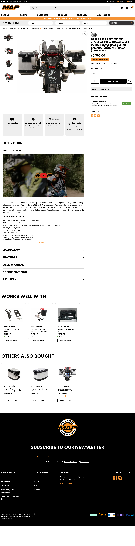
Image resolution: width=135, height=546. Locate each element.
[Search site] (33, 8)
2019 (94, 73)
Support (37, 490)
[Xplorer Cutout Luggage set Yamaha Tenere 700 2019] (115, 478)
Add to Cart (113, 81)
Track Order (6, 485)
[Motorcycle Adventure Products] (10, 8)
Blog (35, 485)
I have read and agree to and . (68, 462)
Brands (37, 481)
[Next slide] (8, 81)
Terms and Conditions (8, 514)
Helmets (23, 15)
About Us (5, 477)
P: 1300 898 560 (66, 483)
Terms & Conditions (70, 462)
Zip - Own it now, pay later (10, 497)
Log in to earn (100, 59)
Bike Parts (82, 15)
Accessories (103, 15)
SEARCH (114, 23)
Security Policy (31, 514)
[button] (8, 37)
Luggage (62, 15)
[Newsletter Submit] (97, 457)
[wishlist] (122, 8)
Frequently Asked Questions (8, 491)
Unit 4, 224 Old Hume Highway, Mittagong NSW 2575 (72, 478)
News (36, 477)
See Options (65, 400)
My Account (6, 481)
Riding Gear (42, 15)
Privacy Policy (84, 462)
